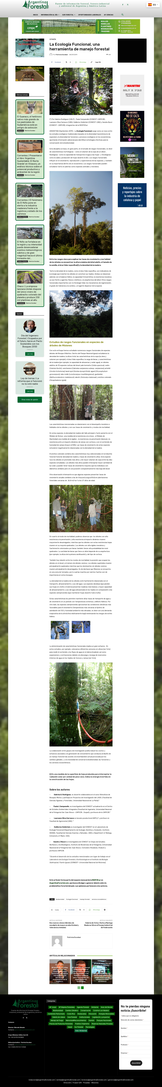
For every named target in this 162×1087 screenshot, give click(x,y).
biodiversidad (60, 899)
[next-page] (82, 987)
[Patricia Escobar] (51, 54)
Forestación (21, 303)
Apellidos (124, 1036)
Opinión (52, 39)
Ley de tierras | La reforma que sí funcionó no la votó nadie (30, 381)
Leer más (30, 354)
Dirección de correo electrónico (132, 1020)
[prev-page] (78, 987)
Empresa (124, 1053)
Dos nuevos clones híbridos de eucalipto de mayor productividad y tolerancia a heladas (64, 925)
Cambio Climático (22, 217)
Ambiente (20, 130)
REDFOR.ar (96, 880)
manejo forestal (85, 899)
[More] (104, 910)
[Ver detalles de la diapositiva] (81, 26)
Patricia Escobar (30, 130)
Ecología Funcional (72, 899)
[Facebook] (123, 5)
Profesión (124, 1045)
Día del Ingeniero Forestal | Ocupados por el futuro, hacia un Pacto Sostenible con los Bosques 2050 (29, 341)
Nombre (124, 1028)
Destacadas (59, 964)
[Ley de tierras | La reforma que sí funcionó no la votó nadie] (29, 369)
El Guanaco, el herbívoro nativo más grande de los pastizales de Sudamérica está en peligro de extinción (29, 122)
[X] (128, 5)
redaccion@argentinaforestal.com (25, 1044)
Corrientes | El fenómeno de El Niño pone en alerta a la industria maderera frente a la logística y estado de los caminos (29, 207)
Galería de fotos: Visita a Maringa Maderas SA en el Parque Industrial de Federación (98, 925)
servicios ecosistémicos (99, 899)
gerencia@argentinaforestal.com (25, 1030)
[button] (122, 14)
